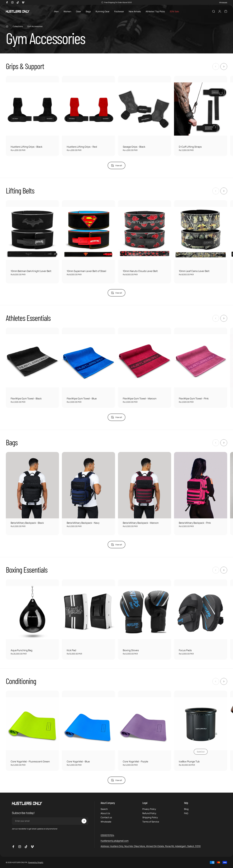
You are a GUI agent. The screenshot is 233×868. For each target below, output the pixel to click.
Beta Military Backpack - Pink (195, 522)
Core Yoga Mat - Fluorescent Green (30, 761)
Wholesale (223, 2)
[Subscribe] (84, 821)
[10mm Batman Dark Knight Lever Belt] (32, 233)
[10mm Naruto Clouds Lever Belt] (144, 233)
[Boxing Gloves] (144, 612)
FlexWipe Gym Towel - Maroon (139, 398)
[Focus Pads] (200, 612)
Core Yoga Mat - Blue (78, 761)
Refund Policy (149, 813)
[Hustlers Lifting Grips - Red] (88, 109)
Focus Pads (185, 650)
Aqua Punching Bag (21, 650)
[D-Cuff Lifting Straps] (200, 109)
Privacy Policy (149, 809)
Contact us (106, 817)
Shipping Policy (150, 817)
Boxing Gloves (131, 650)
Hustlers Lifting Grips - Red (82, 146)
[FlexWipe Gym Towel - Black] (32, 361)
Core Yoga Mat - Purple (135, 761)
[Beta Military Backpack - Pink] (200, 485)
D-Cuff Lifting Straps (190, 146)
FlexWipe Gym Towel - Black (26, 398)
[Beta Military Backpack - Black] (32, 485)
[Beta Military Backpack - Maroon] (144, 485)
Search (104, 809)
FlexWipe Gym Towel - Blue (82, 398)
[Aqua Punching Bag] (32, 612)
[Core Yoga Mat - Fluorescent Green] (32, 724)
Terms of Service (150, 821)
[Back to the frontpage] (7, 26)
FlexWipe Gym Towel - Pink (194, 398)
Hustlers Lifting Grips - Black (26, 146)
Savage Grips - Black (134, 146)
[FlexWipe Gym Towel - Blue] (88, 361)
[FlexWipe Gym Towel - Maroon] (144, 361)
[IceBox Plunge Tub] (200, 724)
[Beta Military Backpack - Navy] (88, 485)
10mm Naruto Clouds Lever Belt (140, 271)
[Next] (223, 66)
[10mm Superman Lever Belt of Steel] (88, 233)
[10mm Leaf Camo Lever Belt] (200, 233)
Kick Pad (71, 650)
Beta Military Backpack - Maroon (141, 522)
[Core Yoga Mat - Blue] (88, 724)
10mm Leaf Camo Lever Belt (194, 271)
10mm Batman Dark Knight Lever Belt (31, 271)
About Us (105, 813)
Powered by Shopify (35, 862)
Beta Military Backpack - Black (27, 522)
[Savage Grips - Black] (144, 109)
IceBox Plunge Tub (189, 761)
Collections (18, 26)
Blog (186, 809)
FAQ (186, 813)
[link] (151, 846)
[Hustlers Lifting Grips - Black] (32, 109)
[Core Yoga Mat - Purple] (144, 724)
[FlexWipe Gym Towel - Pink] (200, 361)
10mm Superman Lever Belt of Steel (86, 271)
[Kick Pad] (88, 612)
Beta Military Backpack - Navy (83, 522)
